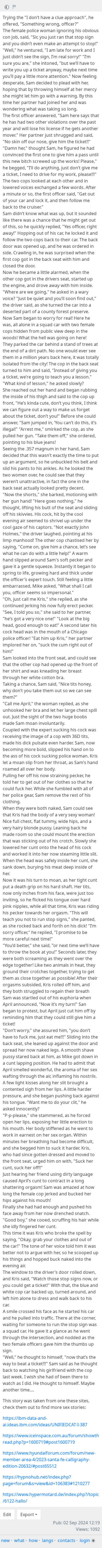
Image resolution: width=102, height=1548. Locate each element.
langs (47, 1540)
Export (27, 1515)
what (19, 1540)
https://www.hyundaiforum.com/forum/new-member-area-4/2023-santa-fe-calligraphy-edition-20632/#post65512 (49, 1459)
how (33, 1540)
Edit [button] (7, 1515)
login (85, 1540)
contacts (66, 1540)
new (5, 1540)
